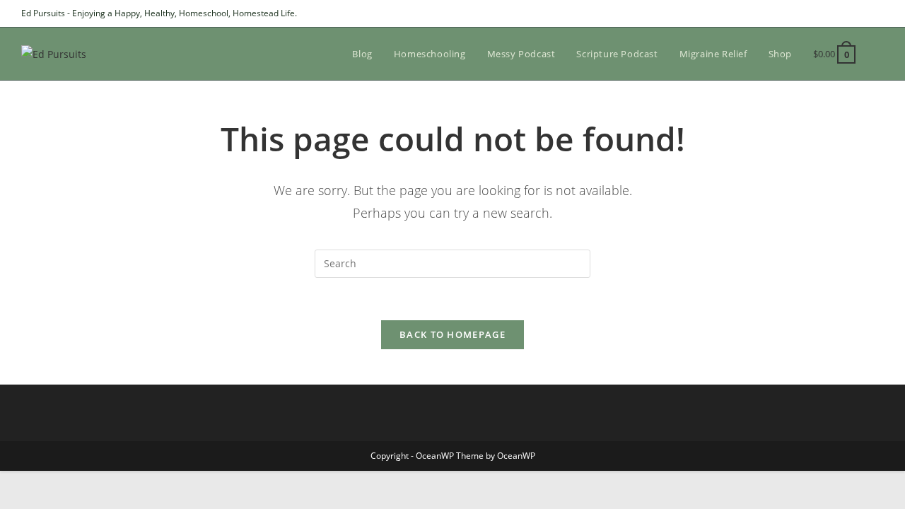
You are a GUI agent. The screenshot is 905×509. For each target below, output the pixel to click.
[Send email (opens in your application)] (878, 13)
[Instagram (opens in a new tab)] (864, 13)
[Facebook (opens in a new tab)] (847, 13)
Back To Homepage (452, 334)
